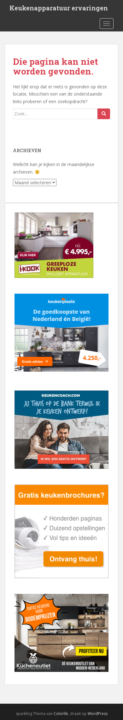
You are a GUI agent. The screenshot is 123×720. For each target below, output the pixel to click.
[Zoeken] (103, 113)
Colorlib (61, 713)
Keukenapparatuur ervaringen (58, 8)
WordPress (98, 713)
